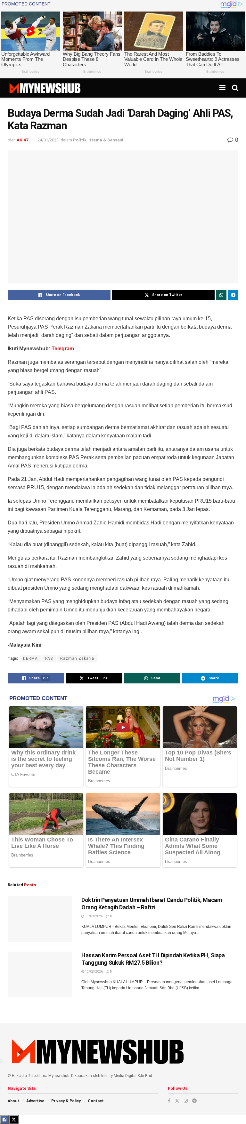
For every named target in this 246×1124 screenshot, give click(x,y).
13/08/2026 (93, 916)
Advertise (35, 1101)
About (13, 1101)
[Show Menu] (222, 88)
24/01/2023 (48, 140)
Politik (79, 140)
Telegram (63, 348)
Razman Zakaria (77, 658)
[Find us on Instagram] (186, 1100)
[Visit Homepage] (45, 88)
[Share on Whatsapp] (221, 295)
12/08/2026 (93, 971)
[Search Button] (235, 88)
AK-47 (22, 140)
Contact (96, 1101)
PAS (49, 658)
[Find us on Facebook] (169, 1100)
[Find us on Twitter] (177, 1100)
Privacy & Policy (66, 1101)
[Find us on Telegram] (194, 1100)
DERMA (30, 658)
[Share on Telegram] (233, 295)
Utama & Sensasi (105, 140)
